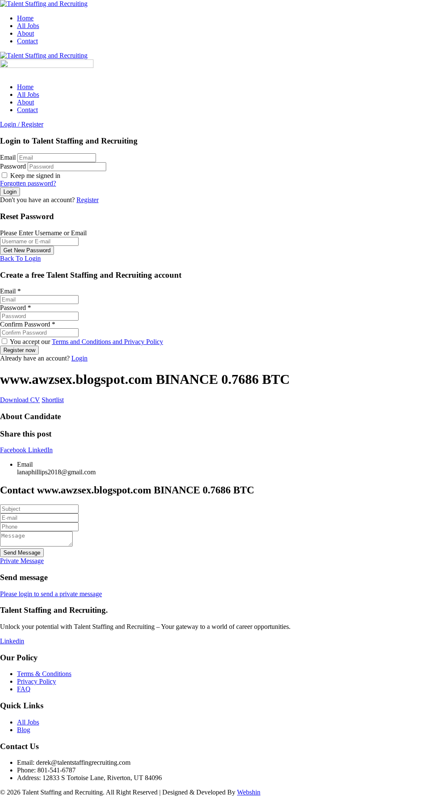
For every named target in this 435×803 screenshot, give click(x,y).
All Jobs (28, 25)
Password (13, 166)
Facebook (14, 450)
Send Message (21, 552)
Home (25, 18)
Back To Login (20, 258)
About (25, 33)
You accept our (85, 341)
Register (87, 199)
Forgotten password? (28, 183)
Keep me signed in (34, 175)
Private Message (22, 560)
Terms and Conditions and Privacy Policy (107, 341)
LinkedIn (40, 450)
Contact (27, 41)
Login (79, 358)
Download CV (20, 399)
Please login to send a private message (51, 593)
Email (8, 157)
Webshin (248, 792)
